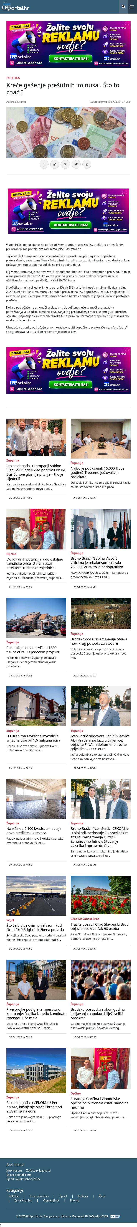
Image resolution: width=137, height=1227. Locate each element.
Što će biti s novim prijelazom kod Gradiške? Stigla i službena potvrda (35, 927)
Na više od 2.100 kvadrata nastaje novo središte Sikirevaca (33, 830)
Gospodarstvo (39, 1196)
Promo (74, 1200)
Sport (63, 1196)
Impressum (14, 1170)
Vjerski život (51, 1200)
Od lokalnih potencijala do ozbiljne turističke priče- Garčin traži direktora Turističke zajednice (34, 563)
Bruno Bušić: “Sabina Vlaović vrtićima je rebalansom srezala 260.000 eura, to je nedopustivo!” (97, 562)
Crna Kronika (23, 1200)
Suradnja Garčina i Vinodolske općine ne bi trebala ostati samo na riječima (99, 1103)
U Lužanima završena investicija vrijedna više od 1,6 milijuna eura (33, 738)
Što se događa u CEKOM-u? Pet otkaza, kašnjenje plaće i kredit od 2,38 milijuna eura (34, 1107)
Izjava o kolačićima (19, 1175)
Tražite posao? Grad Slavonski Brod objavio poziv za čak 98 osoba (100, 926)
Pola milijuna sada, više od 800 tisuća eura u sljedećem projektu (33, 649)
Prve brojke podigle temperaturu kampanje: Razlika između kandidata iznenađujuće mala (36, 1013)
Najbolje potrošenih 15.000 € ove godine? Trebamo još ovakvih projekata (97, 472)
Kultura (83, 1196)
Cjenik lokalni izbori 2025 (23, 1179)
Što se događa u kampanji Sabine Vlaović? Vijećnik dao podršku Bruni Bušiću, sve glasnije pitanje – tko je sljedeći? (35, 472)
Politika (14, 1196)
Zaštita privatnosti (38, 1170)
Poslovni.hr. (73, 249)
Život (102, 1196)
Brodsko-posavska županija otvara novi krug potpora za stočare (99, 641)
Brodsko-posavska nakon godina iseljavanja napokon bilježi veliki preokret (98, 1013)
